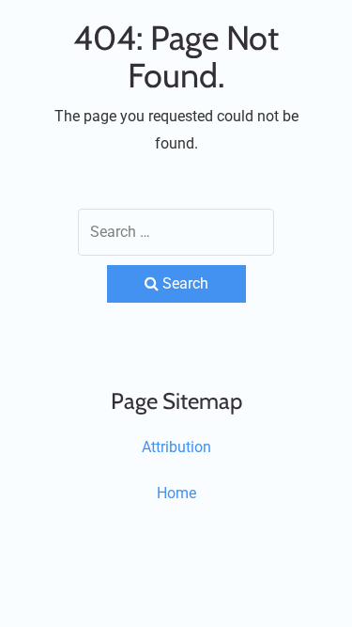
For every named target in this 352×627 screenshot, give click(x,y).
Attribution (176, 447)
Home (176, 493)
